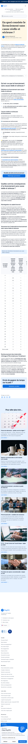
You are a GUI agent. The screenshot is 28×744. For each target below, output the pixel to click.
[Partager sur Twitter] (7, 397)
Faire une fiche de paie (6, 693)
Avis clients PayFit (5, 646)
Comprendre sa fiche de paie (7, 697)
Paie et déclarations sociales (7, 667)
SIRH (2, 706)
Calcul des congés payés (6, 710)
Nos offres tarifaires (5, 682)
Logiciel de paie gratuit (6, 699)
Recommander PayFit (5, 661)
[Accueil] (4, 6)
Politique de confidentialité (8, 737)
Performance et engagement (7, 678)
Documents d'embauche (6, 708)
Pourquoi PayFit (4, 640)
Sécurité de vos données (6, 687)
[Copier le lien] (9, 397)
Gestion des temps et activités (7, 676)
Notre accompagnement (6, 644)
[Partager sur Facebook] (5, 397)
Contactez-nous (6, 620)
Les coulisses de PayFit (6, 719)
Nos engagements (5, 648)
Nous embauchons (5, 653)
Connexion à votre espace (8, 618)
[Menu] (25, 5)
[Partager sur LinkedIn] (2, 397)
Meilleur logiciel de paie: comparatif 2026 (10, 702)
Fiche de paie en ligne (5, 695)
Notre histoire (4, 642)
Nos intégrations (4, 680)
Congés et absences (5, 670)
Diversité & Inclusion (5, 655)
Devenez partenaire (5, 657)
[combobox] (14, 16)
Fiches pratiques (4, 716)
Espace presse (4, 650)
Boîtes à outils (4, 721)
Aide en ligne (5, 622)
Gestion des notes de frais (6, 674)
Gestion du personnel (5, 672)
